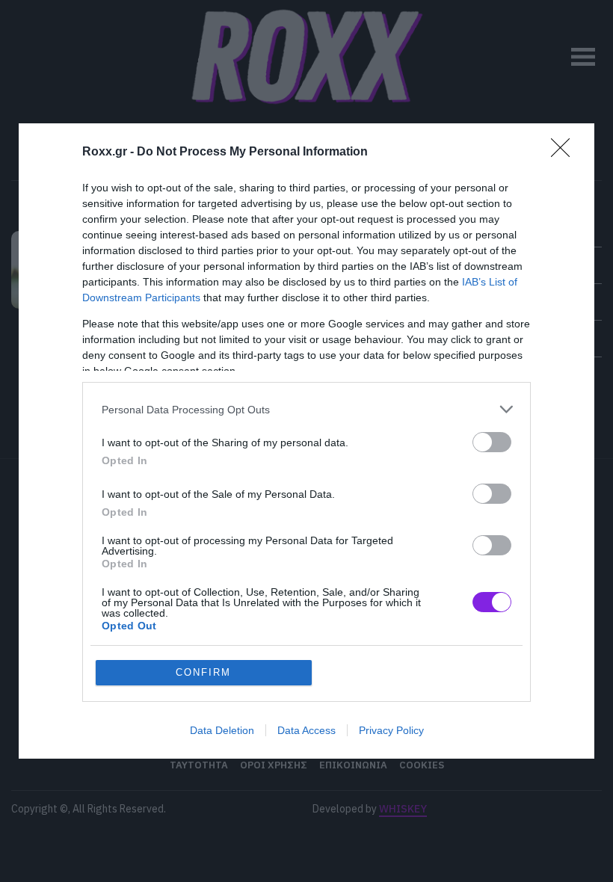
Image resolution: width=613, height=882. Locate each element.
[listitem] (306, 409)
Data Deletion (222, 730)
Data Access (306, 730)
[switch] (491, 442)
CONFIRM (203, 672)
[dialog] (306, 441)
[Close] (565, 152)
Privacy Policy (391, 730)
